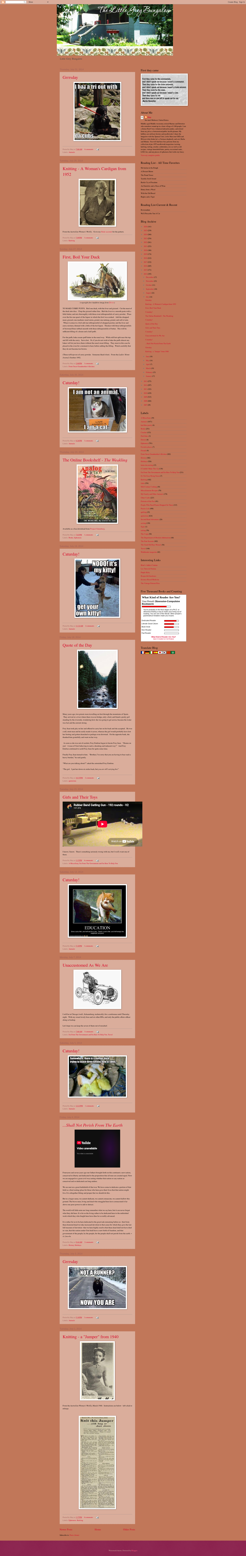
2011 (146, 389)
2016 (146, 266)
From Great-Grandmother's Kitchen (81, 366)
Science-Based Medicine (150, 579)
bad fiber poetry (146, 425)
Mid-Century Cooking (149, 486)
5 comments (88, 1031)
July (147, 297)
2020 (146, 250)
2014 (146, 274)
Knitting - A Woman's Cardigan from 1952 (160, 304)
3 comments (88, 237)
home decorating (147, 465)
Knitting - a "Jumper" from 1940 (90, 1336)
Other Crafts (145, 497)
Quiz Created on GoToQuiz (163, 639)
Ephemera (77, 537)
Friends (143, 450)
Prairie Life (145, 508)
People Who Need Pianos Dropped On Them (157, 505)
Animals (72, 152)
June (148, 356)
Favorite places (146, 447)
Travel (110, 1034)
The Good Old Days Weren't (151, 544)
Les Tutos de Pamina (148, 568)
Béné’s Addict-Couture (149, 565)
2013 (146, 381)
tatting (143, 530)
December (150, 277)
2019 (146, 254)
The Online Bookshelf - (95, 460)
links (142, 483)
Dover (111, 302)
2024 (146, 234)
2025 (146, 230)
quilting (143, 512)
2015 (146, 270)
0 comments (88, 149)
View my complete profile (150, 155)
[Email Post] (97, 149)
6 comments (88, 860)
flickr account (106, 231)
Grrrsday (70, 77)
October (149, 285)
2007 (146, 405)
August (148, 293)
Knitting (72, 240)
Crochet (144, 432)
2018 (146, 258)
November (150, 281)
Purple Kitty (145, 572)
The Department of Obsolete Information (155, 537)
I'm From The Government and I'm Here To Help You (98, 863)
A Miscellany (73, 863)
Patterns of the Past (148, 501)
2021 (146, 246)
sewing (143, 523)
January (149, 376)
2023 (146, 238)
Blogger (134, 1550)
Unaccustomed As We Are (85, 965)
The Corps (144, 534)
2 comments (89, 626)
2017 (146, 262)
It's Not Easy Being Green (150, 476)
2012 (146, 385)
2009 (146, 397)
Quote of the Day (77, 645)
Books (71, 537)
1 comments (88, 534)
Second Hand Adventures (150, 519)
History (71, 1245)
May (148, 360)
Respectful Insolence (148, 576)
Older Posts (129, 1529)
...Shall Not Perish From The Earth (158, 343)
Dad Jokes (144, 436)
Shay (149, 117)
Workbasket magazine (149, 552)
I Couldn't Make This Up (150, 468)
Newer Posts (66, 1529)
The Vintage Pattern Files (150, 583)
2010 (146, 393)
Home (98, 1529)
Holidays (78, 1245)
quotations (72, 780)
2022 (146, 242)
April (148, 364)
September (150, 289)
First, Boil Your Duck (81, 257)
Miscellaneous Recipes (149, 490)
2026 (146, 226)
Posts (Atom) (74, 1535)
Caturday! (71, 382)
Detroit (143, 439)
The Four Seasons (147, 541)
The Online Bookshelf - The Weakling (159, 316)
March (148, 368)
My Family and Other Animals (152, 494)
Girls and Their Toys (80, 797)
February (149, 372)
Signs (143, 526)
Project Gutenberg (97, 528)
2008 (146, 401)
